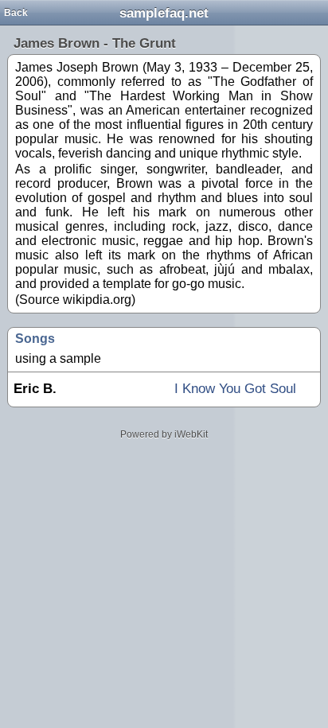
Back (16, 12)
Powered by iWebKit (164, 434)
